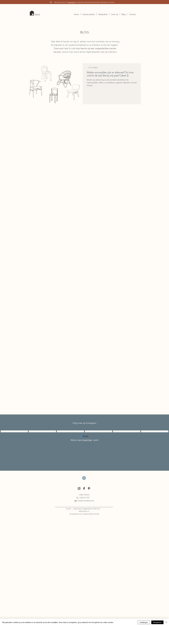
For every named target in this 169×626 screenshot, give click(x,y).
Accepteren (157, 622)
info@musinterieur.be (86, 501)
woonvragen (93, 67)
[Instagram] (79, 488)
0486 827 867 (84, 498)
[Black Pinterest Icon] (89, 488)
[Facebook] (84, 488)
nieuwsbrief (71, 2)
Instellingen (144, 622)
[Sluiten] (166, 622)
